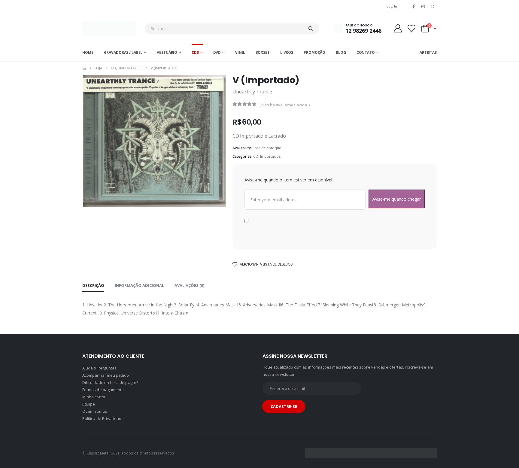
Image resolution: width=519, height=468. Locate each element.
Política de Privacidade (103, 418)
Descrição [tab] (93, 285)
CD (255, 156)
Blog (341, 52)
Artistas (428, 52)
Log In (392, 6)
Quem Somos (94, 411)
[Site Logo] (109, 28)
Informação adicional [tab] (139, 285)
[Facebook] (413, 6)
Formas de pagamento (103, 389)
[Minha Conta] (397, 28)
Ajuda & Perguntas (99, 368)
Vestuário (167, 52)
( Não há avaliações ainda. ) (285, 105)
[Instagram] (423, 6)
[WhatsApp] (432, 6)
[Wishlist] (411, 28)
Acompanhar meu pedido (105, 375)
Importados (270, 156)
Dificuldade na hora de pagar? (110, 382)
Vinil (240, 52)
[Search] (310, 28)
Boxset (263, 52)
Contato (366, 52)
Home (87, 52)
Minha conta (93, 397)
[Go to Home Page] (84, 68)
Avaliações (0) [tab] (189, 285)
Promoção (314, 52)
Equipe (88, 404)
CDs (195, 52)
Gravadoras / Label (123, 52)
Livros (286, 52)
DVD (217, 52)
